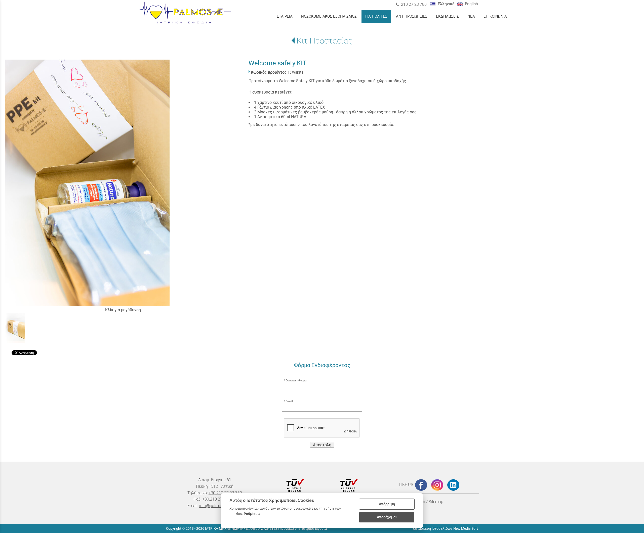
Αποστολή (322, 444)
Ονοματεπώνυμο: (296, 380)
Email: (290, 401)
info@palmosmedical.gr (220, 505)
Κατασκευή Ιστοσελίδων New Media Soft (445, 528)
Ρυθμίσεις (252, 514)
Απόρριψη (387, 504)
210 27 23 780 (414, 4)
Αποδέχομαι (387, 517)
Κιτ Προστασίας (324, 41)
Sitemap (436, 501)
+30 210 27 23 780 (225, 493)
